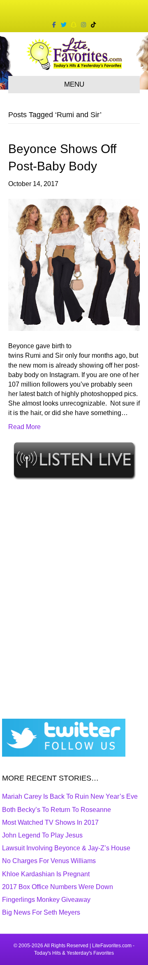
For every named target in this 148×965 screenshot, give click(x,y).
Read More (24, 426)
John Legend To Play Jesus (42, 835)
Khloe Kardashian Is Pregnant (46, 874)
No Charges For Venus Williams (49, 860)
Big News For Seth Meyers (41, 912)
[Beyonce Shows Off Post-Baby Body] (74, 264)
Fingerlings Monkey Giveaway (46, 899)
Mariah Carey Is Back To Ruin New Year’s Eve (70, 796)
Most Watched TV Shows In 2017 (50, 822)
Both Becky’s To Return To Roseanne (56, 809)
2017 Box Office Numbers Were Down (57, 886)
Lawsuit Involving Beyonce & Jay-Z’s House (66, 848)
